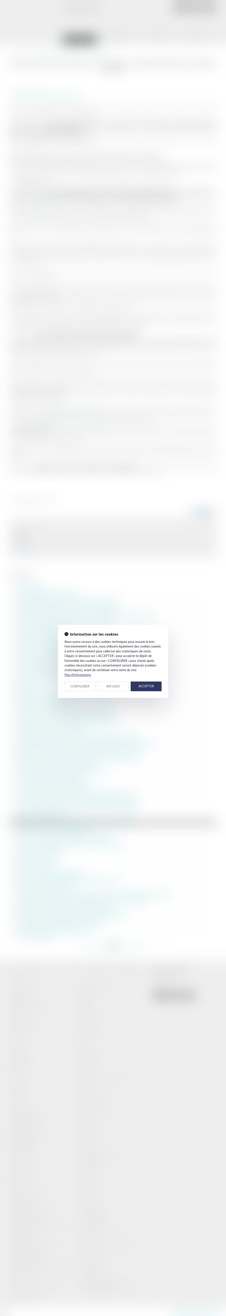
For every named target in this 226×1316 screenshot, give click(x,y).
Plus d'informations (77, 675)
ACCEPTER (146, 686)
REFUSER (113, 686)
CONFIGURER (79, 686)
